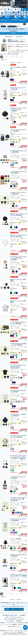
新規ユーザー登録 (12, 26)
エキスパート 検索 (3, 9)
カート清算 (25, 9)
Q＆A (7, 617)
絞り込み (8, 36)
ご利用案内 (22, 615)
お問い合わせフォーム (14, 626)
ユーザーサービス (19, 9)
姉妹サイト (4, 59)
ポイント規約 (10, 620)
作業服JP (13, 33)
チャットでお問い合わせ (25, 627)
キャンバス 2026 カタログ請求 (9, 54)
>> (22, 57)
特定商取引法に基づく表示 (10, 615)
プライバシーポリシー (16, 617)
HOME (2, 14)
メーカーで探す (7, 29)
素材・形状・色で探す (18, 29)
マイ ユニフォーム (10, 9)
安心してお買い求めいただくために (14, 619)
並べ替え (18, 36)
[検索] (24, 24)
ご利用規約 (18, 620)
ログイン (3, 26)
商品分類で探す (13, 31)
